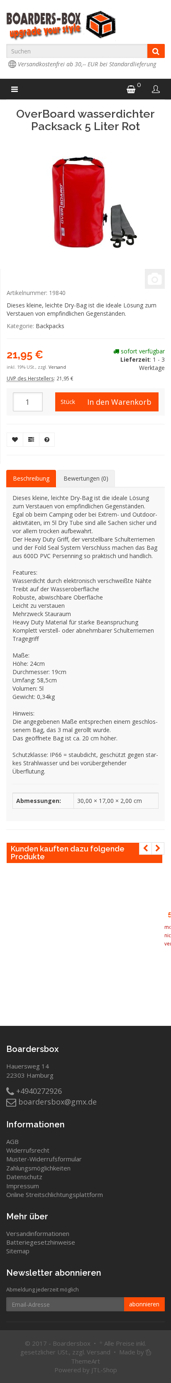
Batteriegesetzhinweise (40, 1242)
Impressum (22, 1186)
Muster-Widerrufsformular (44, 1159)
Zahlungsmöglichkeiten (38, 1168)
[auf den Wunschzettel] (15, 440)
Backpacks (50, 326)
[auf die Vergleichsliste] (31, 440)
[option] (167, 930)
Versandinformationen (37, 1233)
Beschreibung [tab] (31, 478)
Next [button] (157, 848)
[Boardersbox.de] (85, 25)
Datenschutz (24, 1177)
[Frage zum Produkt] (47, 440)
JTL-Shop (104, 1370)
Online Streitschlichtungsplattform (54, 1194)
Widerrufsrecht (27, 1150)
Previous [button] (145, 848)
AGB (12, 1141)
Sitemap (17, 1251)
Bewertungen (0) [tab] (86, 478)
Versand (57, 367)
